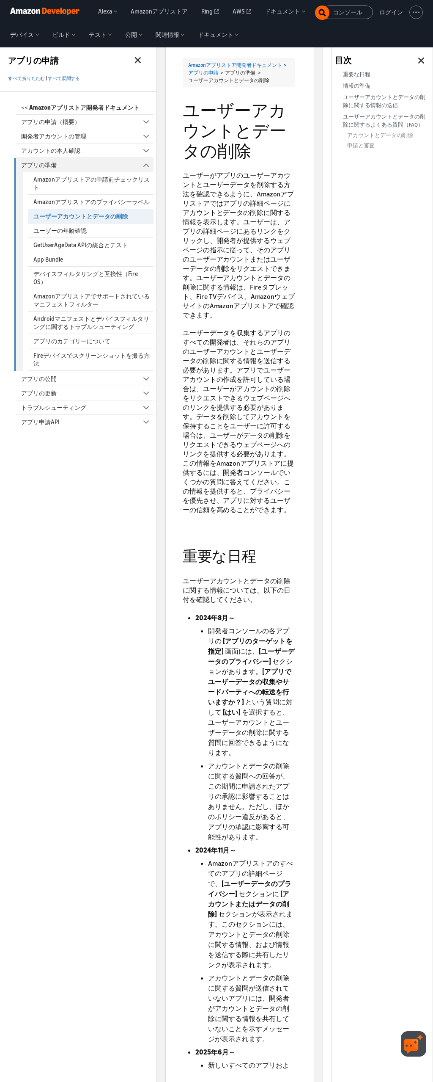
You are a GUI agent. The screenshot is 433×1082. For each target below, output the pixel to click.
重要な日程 (356, 74)
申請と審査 (361, 145)
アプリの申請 (203, 72)
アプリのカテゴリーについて (71, 341)
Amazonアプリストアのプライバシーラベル (91, 201)
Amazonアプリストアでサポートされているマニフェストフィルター (91, 300)
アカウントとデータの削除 (380, 135)
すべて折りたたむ (26, 78)
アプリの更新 (39, 393)
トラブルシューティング (53, 407)
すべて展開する (64, 78)
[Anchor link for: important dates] (263, 554)
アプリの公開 (39, 378)
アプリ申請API (40, 421)
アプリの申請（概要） (50, 121)
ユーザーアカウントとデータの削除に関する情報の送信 (384, 101)
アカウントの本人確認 (50, 150)
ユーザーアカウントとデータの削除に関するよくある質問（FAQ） (384, 120)
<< (80, 107)
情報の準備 (356, 86)
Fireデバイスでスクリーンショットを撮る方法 (91, 359)
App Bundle (48, 259)
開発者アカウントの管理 (53, 136)
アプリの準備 (39, 164)
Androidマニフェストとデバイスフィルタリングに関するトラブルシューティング (91, 322)
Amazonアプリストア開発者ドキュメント (235, 65)
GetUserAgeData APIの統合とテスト (80, 244)
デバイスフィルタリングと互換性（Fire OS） (85, 277)
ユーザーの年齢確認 (60, 230)
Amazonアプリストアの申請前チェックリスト (91, 183)
